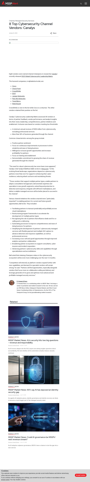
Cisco (14, 86)
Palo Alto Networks (18, 99)
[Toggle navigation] (85, 3)
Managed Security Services (24, 21)
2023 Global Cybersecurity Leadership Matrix (37, 76)
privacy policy (5, 480)
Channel (12, 21)
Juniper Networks (18, 96)
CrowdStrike (16, 91)
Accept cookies (80, 475)
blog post (45, 169)
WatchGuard (16, 104)
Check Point (16, 89)
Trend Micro (16, 101)
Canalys (54, 74)
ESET (14, 94)
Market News (13, 337)
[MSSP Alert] (10, 3)
